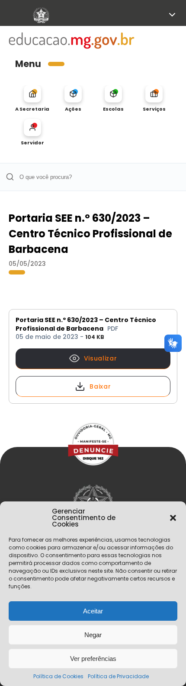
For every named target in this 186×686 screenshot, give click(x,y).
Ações (73, 108)
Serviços (154, 108)
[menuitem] (32, 98)
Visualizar (100, 358)
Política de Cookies (58, 676)
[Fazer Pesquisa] (9, 177)
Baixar (100, 386)
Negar (93, 634)
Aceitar (93, 611)
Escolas (113, 108)
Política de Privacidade (118, 676)
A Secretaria (32, 108)
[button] (173, 518)
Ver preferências (93, 658)
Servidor (32, 142)
